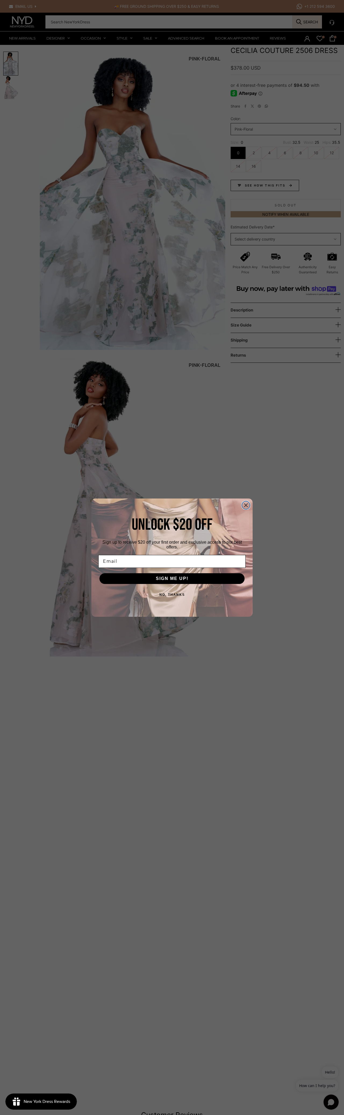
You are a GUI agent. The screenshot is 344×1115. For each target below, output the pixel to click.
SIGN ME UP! (172, 578)
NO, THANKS (172, 595)
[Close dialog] (246, 505)
